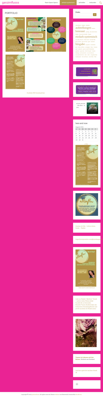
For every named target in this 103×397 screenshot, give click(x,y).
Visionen (93, 51)
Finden (77, 12)
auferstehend (78, 25)
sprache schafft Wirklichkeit (88, 49)
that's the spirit (88, 51)
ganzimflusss (10, 2)
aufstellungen (83, 27)
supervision (82, 51)
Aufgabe (83, 25)
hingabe (80, 44)
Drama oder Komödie (83, 34)
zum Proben (91, 56)
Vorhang (77, 52)
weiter (88, 54)
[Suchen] (94, 14)
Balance (93, 28)
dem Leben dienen (93, 31)
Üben (95, 56)
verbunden (92, 2)
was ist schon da (90, 52)
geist (89, 41)
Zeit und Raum (85, 56)
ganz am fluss (78, 41)
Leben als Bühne (81, 47)
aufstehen (88, 25)
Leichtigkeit (87, 47)
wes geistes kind (94, 54)
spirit (76, 49)
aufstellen (82, 2)
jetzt (76, 47)
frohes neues (86, 39)
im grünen (88, 44)
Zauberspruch (78, 56)
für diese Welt (92, 39)
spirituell (80, 49)
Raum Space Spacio (51, 2)
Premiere (95, 47)
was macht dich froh (79, 54)
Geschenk (93, 41)
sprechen (77, 51)
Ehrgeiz (89, 34)
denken (76, 34)
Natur (92, 47)
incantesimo (93, 44)
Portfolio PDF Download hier (36, 93)
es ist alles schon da (79, 39)
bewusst (80, 31)
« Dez (86, 144)
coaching (87, 31)
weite (85, 54)
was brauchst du (83, 52)
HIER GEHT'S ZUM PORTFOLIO (87, 288)
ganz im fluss (84, 41)
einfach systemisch (68, 2)
